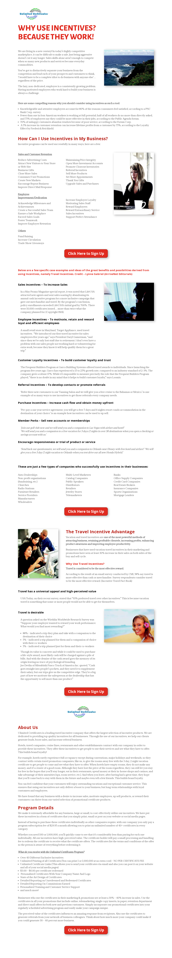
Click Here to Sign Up (86, 253)
